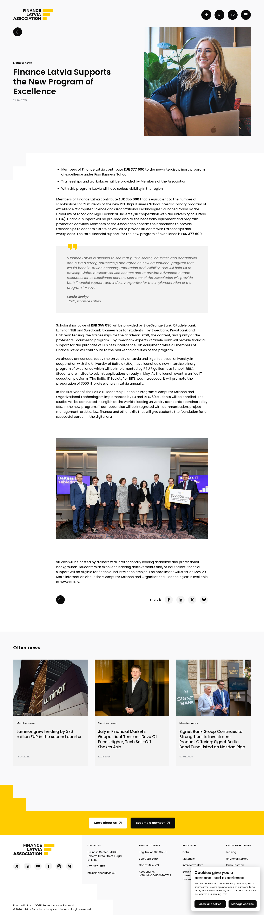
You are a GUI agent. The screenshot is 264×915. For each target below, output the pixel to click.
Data (186, 852)
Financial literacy (237, 858)
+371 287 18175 (96, 866)
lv (233, 15)
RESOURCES (189, 845)
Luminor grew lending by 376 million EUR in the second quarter (49, 734)
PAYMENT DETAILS (149, 845)
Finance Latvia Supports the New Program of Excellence (62, 81)
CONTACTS (94, 845)
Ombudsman (235, 865)
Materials (189, 858)
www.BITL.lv (69, 581)
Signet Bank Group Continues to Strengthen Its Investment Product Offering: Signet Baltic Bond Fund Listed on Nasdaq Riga (212, 739)
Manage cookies (242, 904)
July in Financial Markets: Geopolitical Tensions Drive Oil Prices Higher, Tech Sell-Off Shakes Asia (127, 739)
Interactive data (193, 865)
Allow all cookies (210, 904)
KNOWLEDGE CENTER (238, 845)
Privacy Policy (22, 905)
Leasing (231, 852)
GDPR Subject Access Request (54, 905)
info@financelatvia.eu (101, 873)
